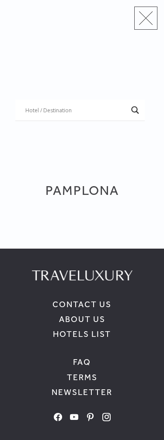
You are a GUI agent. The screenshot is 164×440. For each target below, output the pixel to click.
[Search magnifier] (135, 110)
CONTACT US (82, 304)
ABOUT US (82, 319)
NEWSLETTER (82, 392)
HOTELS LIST (82, 334)
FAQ (82, 362)
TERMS (82, 377)
